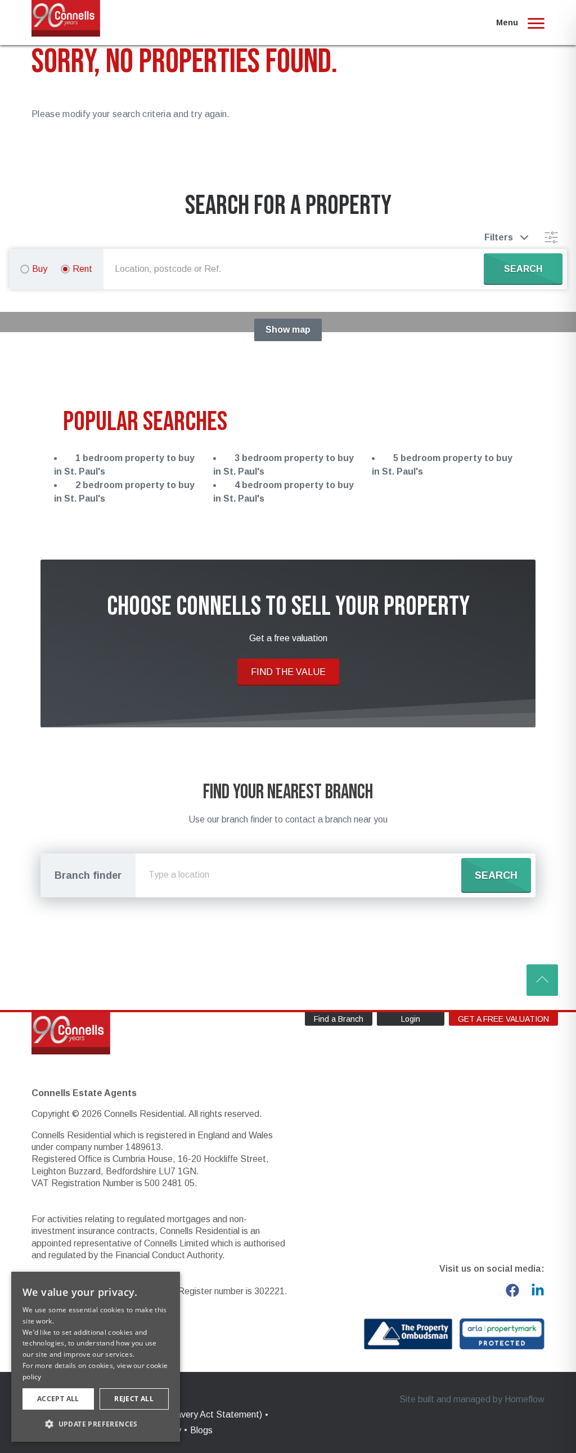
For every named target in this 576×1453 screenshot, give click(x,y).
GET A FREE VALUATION (503, 1018)
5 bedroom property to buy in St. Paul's (442, 464)
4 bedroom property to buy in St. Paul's (283, 491)
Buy (39, 269)
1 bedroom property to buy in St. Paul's (124, 464)
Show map (288, 329)
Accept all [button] (58, 1398)
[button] (95, 1423)
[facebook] (512, 1290)
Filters (498, 237)
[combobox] (296, 269)
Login (410, 1018)
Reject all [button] (134, 1398)
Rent (82, 269)
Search (496, 875)
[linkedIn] (537, 1290)
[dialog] (95, 1357)
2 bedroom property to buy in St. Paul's (124, 491)
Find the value (288, 672)
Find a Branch (338, 1018)
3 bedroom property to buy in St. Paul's (283, 464)
